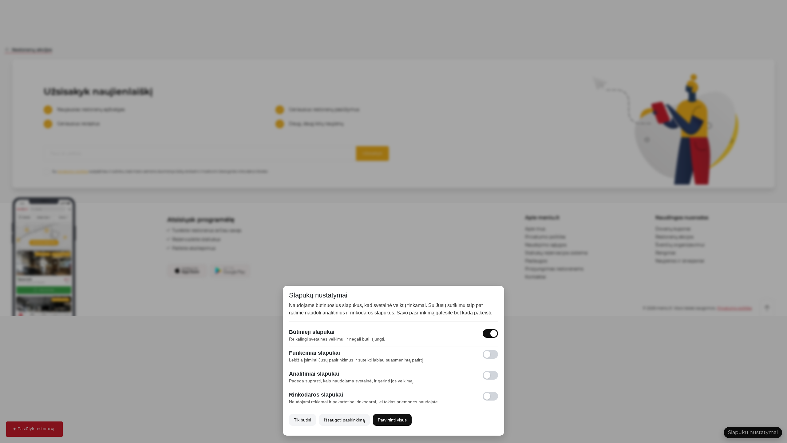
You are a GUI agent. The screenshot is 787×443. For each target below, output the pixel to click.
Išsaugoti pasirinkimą (344, 419)
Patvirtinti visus (392, 419)
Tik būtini (302, 419)
